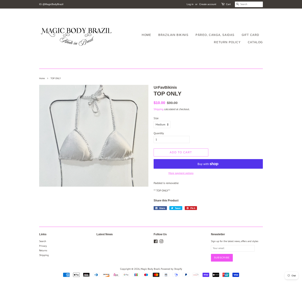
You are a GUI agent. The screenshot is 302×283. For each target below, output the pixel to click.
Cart (228, 4)
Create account (207, 4)
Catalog (255, 42)
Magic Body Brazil (150, 268)
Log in (190, 4)
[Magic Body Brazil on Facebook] (156, 242)
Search (42, 241)
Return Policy (227, 42)
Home (146, 34)
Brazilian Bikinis (173, 34)
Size (156, 118)
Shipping (158, 109)
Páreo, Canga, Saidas (215, 34)
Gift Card (250, 34)
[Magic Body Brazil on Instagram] (161, 242)
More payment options (180, 173)
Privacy (43, 245)
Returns (43, 250)
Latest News (104, 234)
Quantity (159, 133)
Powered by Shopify (171, 268)
